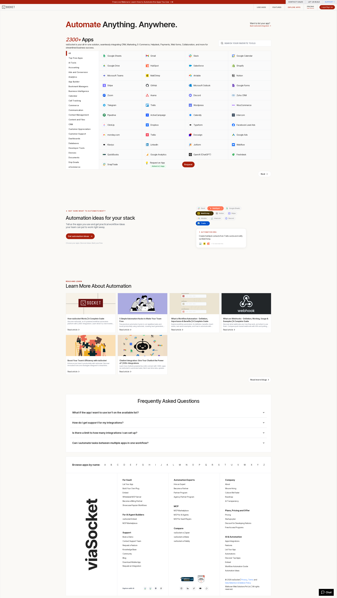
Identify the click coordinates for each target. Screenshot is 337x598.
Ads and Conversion (78, 72)
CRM (71, 124)
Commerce (74, 105)
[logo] (10, 7)
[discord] (207, 588)
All (70, 53)
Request (188, 164)
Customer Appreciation (80, 129)
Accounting (74, 67)
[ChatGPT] (145, 588)
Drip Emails (74, 162)
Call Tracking (75, 101)
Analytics (73, 77)
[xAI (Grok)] (161, 588)
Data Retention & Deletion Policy (238, 583)
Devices (72, 153)
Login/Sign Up (327, 7)
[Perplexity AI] (156, 588)
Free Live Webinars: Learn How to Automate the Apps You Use (140, 2)
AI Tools (72, 63)
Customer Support (77, 134)
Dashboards (74, 138)
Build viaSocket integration (259, 26)
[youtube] (200, 588)
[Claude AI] (150, 588)
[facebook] (188, 588)
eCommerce (74, 167)
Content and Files (77, 119)
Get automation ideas (78, 236)
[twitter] (194, 588)
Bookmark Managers (78, 86)
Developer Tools (77, 148)
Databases (74, 143)
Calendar (73, 96)
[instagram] (181, 588)
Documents (74, 157)
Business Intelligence (79, 91)
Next (263, 174)
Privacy (244, 580)
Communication (76, 110)
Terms (250, 580)
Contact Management (79, 115)
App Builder (74, 82)
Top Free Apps (76, 58)
